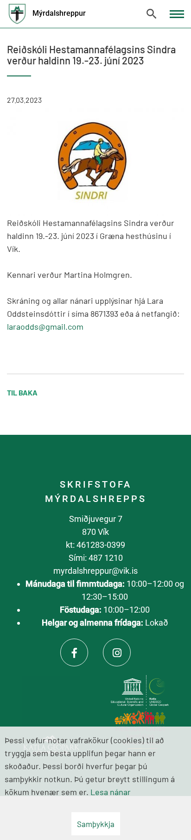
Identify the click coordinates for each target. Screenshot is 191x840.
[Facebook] (74, 652)
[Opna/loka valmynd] (177, 14)
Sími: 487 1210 (96, 558)
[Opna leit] (151, 14)
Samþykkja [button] (96, 823)
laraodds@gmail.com (45, 326)
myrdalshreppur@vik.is (95, 571)
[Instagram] (117, 652)
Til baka (22, 392)
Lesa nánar (110, 792)
